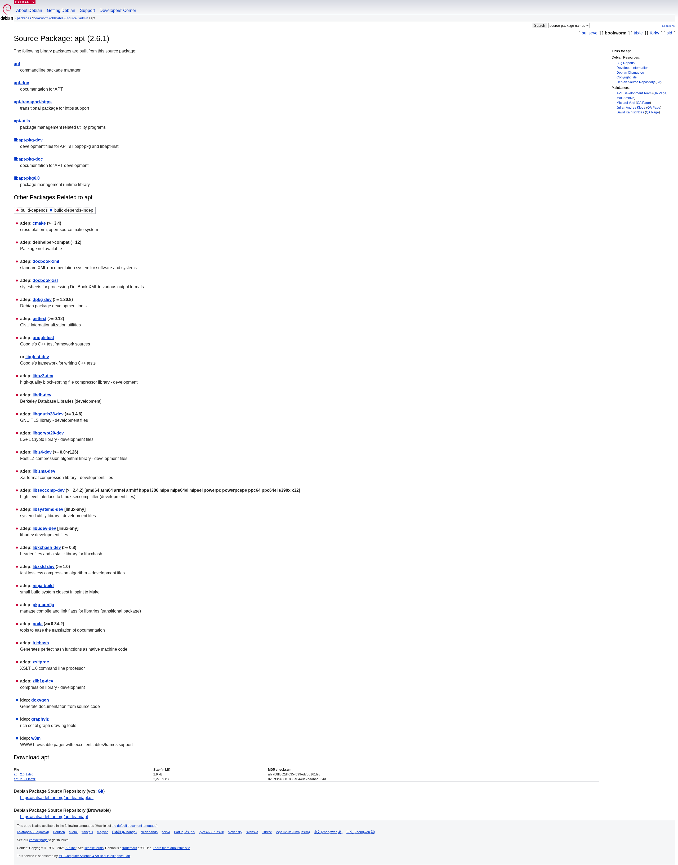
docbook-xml (46, 261)
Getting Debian (61, 10)
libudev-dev (44, 528)
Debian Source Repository (636, 82)
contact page (38, 840)
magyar (102, 832)
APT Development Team (634, 93)
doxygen (40, 700)
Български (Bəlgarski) (33, 832)
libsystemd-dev (48, 509)
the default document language (134, 826)
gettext (39, 318)
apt (17, 63)
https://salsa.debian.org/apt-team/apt (54, 816)
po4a (38, 624)
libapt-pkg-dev (28, 140)
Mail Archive (625, 98)
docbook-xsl (45, 280)
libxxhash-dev (47, 547)
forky (654, 33)
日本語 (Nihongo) (124, 832)
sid (669, 33)
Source (72, 18)
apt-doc (21, 83)
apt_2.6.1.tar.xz (24, 779)
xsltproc (41, 662)
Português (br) (184, 832)
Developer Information (633, 68)
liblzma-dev (44, 471)
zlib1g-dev (43, 681)
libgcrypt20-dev (48, 433)
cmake (39, 223)
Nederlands (149, 832)
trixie (638, 33)
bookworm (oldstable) (49, 18)
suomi (73, 832)
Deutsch (59, 832)
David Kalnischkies (630, 112)
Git (659, 82)
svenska (252, 832)
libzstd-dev (44, 566)
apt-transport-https (33, 102)
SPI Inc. (70, 848)
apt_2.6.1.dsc (23, 774)
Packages (24, 2)
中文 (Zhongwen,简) (328, 832)
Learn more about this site (171, 848)
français (87, 832)
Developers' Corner (118, 10)
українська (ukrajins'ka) (293, 832)
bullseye (589, 33)
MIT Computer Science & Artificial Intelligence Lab (94, 856)
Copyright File (627, 77)
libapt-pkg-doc (28, 159)
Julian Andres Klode (631, 107)
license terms (94, 848)
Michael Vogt (626, 103)
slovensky (235, 832)
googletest (43, 337)
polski (166, 832)
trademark (129, 848)
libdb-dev (42, 395)
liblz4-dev (42, 452)
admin (83, 18)
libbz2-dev (43, 376)
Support (87, 10)
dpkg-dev (42, 299)
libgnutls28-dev (48, 414)
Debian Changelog (630, 72)
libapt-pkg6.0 (27, 178)
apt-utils (22, 121)
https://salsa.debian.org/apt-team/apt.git (56, 797)
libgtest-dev (37, 356)
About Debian (29, 10)
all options (668, 25)
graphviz (40, 719)
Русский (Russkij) (211, 832)
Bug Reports (626, 63)
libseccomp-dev (49, 490)
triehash (41, 643)
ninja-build (43, 585)
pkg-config (43, 604)
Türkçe (267, 832)
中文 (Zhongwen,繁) (360, 832)
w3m (36, 738)
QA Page (659, 93)
